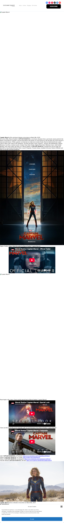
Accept (32, 519)
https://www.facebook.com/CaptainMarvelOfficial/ (36, 456)
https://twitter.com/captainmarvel (31, 457)
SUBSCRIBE (54, 6)
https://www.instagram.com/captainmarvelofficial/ (37, 459)
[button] (61, 506)
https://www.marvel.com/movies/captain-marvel (39, 460)
